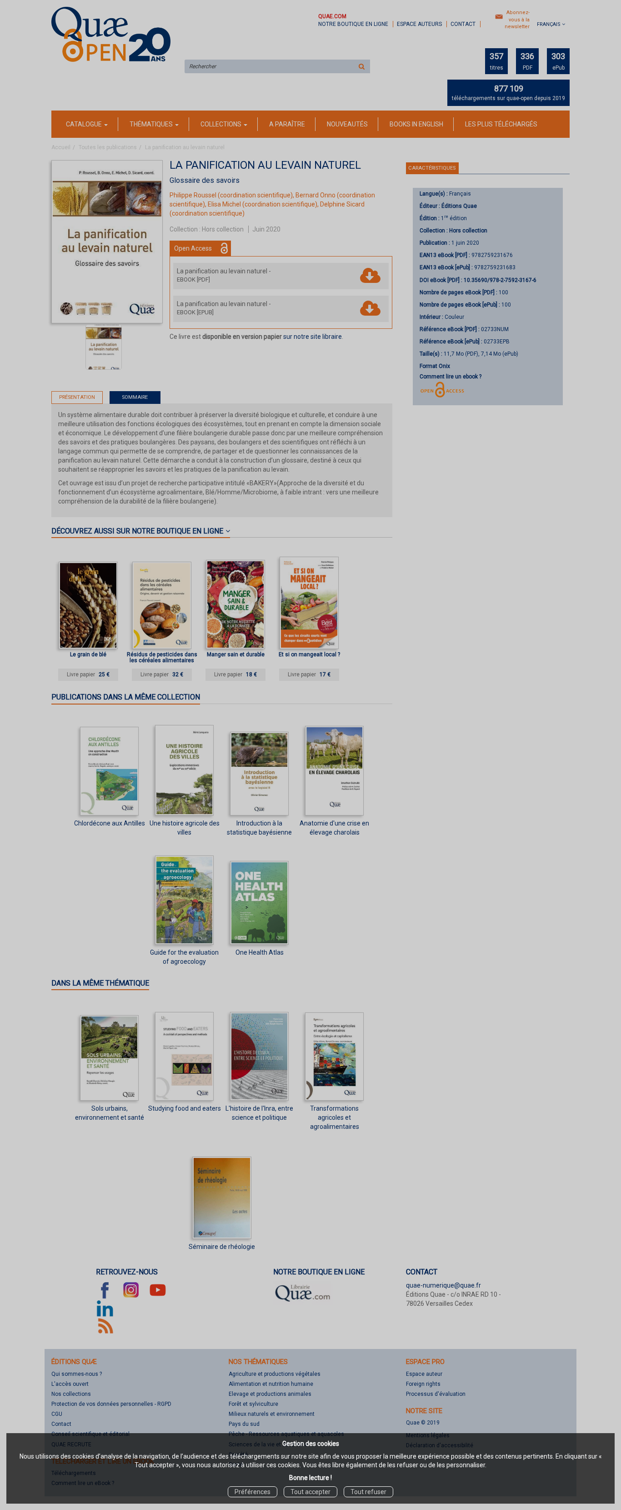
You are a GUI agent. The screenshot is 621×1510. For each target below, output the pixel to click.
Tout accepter (310, 1491)
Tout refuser (368, 1491)
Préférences (252, 1491)
